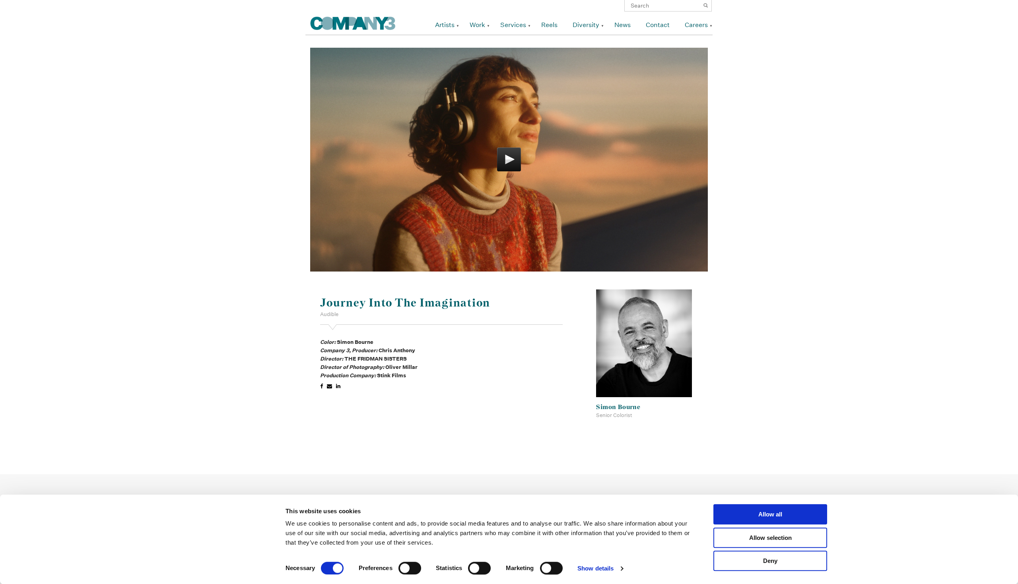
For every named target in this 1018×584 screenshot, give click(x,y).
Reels (549, 25)
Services (513, 25)
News (622, 25)
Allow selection (770, 537)
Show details (595, 568)
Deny (770, 560)
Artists (445, 25)
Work (477, 25)
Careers (696, 25)
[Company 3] (353, 22)
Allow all (770, 514)
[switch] (409, 568)
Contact (658, 25)
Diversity (586, 25)
